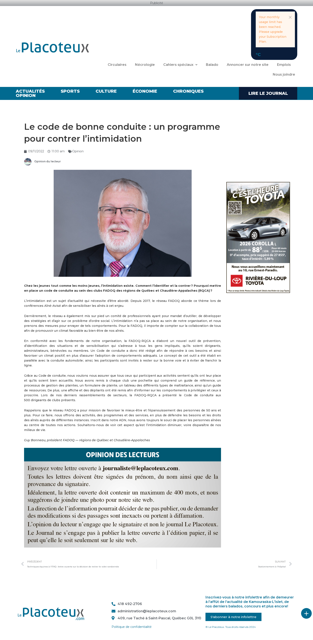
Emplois (284, 65)
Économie (145, 91)
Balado (212, 65)
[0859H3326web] (258, 237)
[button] (290, 17)
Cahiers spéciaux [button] (178, 65)
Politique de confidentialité (132, 627)
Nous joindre (284, 74)
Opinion (26, 95)
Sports (70, 91)
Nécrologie (145, 65)
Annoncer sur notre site (247, 65)
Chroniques (188, 91)
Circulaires (117, 65)
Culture (106, 91)
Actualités (30, 91)
